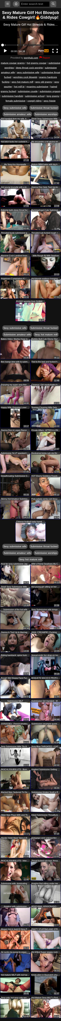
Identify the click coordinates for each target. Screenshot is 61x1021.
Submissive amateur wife (17, 114)
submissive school (35, 96)
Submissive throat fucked (44, 107)
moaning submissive (37, 86)
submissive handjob (12, 96)
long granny (53, 96)
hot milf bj (19, 86)
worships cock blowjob (25, 77)
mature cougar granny (13, 63)
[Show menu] (7, 4)
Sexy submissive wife (15, 107)
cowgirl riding (34, 100)
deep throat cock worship (29, 67)
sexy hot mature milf (22, 81)
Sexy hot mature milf (46, 334)
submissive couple (28, 91)
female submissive (15, 100)
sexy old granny (43, 81)
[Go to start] (16, 4)
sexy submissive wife (28, 72)
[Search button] (53, 4)
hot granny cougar (36, 63)
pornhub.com (31, 57)
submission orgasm (50, 91)
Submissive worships (46, 114)
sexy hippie (50, 100)
